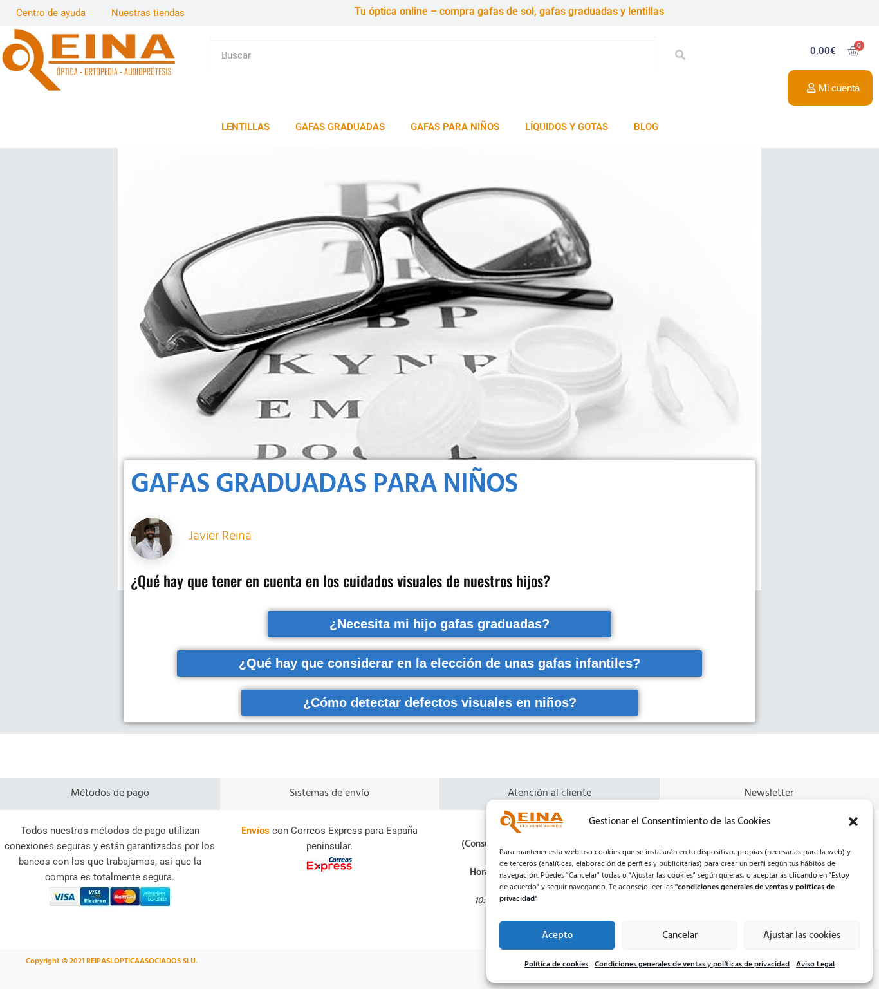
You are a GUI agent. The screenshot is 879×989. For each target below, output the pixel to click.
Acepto (557, 935)
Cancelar (680, 935)
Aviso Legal (815, 964)
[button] (853, 821)
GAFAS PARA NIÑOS (455, 127)
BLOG (646, 127)
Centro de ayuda (51, 13)
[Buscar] (677, 55)
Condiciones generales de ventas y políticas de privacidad (692, 964)
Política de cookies (556, 964)
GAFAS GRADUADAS (340, 127)
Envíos (255, 830)
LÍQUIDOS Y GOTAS (566, 127)
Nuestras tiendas (148, 13)
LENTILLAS (245, 127)
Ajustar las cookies (801, 935)
